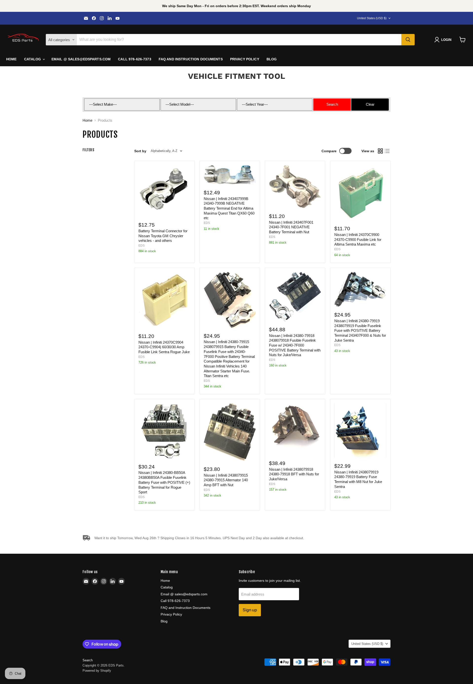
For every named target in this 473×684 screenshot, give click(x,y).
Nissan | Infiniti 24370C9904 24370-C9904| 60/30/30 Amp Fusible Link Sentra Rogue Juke (164, 347)
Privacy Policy (244, 59)
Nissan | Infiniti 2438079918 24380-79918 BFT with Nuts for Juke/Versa (294, 474)
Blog (272, 59)
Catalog (33, 59)
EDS (141, 245)
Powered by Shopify (97, 670)
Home (11, 59)
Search (88, 660)
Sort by (140, 151)
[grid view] (380, 151)
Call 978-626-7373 (134, 59)
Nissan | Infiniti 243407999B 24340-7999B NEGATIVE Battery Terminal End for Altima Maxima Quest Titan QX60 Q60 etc (229, 208)
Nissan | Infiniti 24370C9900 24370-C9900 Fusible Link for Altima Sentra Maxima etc (357, 239)
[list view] (387, 151)
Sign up (250, 609)
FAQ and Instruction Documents (191, 59)
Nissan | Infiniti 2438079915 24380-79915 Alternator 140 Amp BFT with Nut (226, 480)
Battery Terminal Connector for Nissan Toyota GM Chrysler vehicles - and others (162, 236)
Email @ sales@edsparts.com (81, 59)
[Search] (408, 39)
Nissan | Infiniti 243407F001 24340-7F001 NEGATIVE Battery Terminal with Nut (291, 227)
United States (372, 18)
